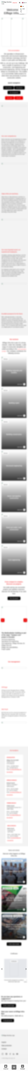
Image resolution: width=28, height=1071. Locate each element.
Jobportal (14, 2)
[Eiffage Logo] (6, 2)
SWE (23, 8)
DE (23, 6)
